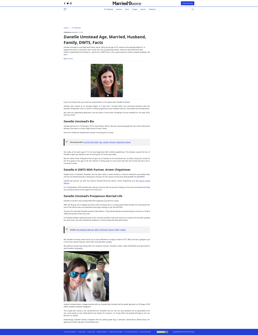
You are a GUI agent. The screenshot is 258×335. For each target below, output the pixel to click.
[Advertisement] (80, 16)
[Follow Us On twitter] (68, 3)
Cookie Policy (91, 332)
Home (66, 28)
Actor (127, 9)
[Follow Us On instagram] (71, 3)
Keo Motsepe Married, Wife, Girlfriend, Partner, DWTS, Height (101, 230)
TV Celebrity (108, 9)
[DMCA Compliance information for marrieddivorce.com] (163, 332)
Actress (119, 9)
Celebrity (152, 9)
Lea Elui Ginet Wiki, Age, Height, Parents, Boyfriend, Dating (107, 142)
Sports (143, 9)
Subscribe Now (188, 3)
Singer (134, 9)
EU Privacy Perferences (131, 332)
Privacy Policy (81, 332)
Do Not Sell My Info (145, 332)
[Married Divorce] (126, 3)
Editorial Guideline (102, 332)
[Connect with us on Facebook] (65, 3)
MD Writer (69, 59)
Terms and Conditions (70, 332)
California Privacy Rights (116, 332)
